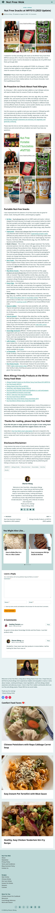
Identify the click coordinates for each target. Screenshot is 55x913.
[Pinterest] (19, 907)
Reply (48, 624)
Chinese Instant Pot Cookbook (11, 896)
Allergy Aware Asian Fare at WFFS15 (17, 386)
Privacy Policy (6, 862)
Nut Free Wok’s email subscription (22, 431)
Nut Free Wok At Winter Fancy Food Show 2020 (21, 401)
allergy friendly (15, 467)
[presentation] (14, 541)
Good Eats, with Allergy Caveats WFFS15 (19, 388)
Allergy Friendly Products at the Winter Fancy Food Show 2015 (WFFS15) (28, 382)
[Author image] (3, 14)
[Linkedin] (35, 907)
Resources (5, 898)
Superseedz (10, 231)
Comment (7, 578)
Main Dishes (5, 877)
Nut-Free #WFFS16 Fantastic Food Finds (19, 392)
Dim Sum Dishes (7, 881)
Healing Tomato (14, 624)
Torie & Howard (11, 316)
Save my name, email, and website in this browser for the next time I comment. (27, 606)
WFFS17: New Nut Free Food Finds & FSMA (19, 394)
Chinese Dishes (6, 879)
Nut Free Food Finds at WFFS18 (16, 396)
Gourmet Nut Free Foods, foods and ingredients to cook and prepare (27, 390)
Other (24, 7)
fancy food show (25, 467)
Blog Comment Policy (8, 866)
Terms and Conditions (8, 864)
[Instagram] (23, 907)
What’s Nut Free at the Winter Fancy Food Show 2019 (23, 398)
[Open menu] (51, 2)
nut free (42, 467)
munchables (35, 467)
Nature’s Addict (11, 306)
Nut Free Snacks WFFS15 (14, 384)
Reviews (30, 7)
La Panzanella (11, 351)
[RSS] (39, 907)
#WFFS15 (7, 467)
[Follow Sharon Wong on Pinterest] (33, 509)
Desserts (4, 885)
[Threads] (27, 907)
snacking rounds (21, 302)
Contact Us (5, 868)
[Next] (49, 548)
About (3, 858)
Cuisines (4, 887)
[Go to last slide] (6, 548)
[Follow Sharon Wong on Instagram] (27, 509)
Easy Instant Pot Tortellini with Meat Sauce (25, 793)
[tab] (24, 564)
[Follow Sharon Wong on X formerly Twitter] (24, 509)
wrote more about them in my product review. (24, 297)
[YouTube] (31, 907)
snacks (7, 470)
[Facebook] (16, 907)
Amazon (21, 349)
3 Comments (33, 14)
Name (7, 602)
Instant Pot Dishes (7, 883)
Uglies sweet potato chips (19, 366)
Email (31, 602)
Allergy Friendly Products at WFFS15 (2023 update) (40, 519)
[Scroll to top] (51, 910)
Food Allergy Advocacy (8, 900)
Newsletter (5, 860)
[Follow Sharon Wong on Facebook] (21, 509)
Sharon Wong (8, 14)
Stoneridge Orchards (13, 331)
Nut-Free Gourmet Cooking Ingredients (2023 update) (12, 519)
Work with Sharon (7, 902)
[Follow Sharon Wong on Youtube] (30, 509)
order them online (41, 324)
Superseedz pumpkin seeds (39, 233)
